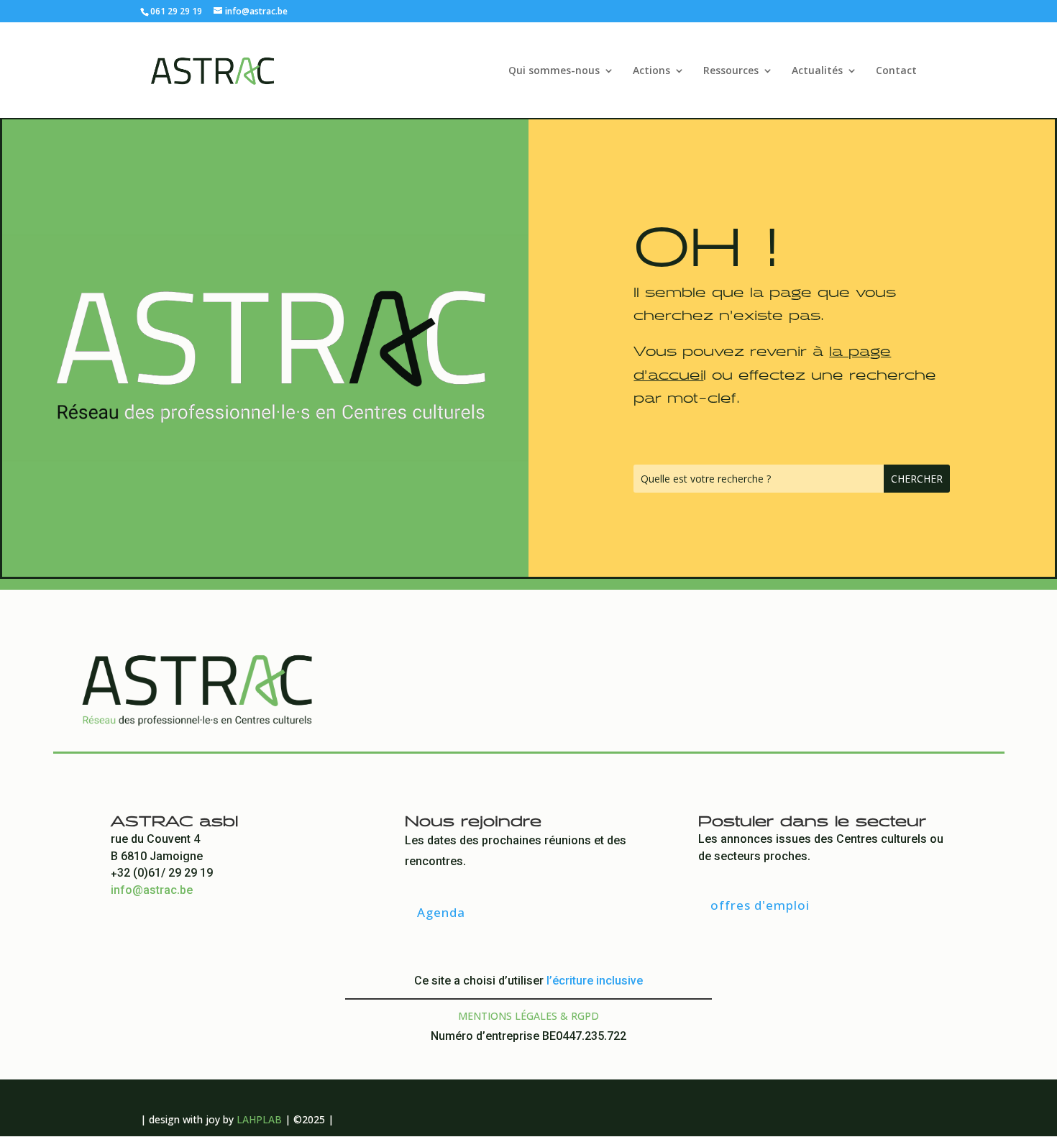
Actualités (817, 71)
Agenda (441, 912)
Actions (651, 71)
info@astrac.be (152, 891)
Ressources (731, 71)
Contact (896, 71)
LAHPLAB (259, 1119)
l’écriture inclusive (594, 982)
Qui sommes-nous (554, 71)
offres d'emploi (760, 905)
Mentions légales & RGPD (528, 1016)
